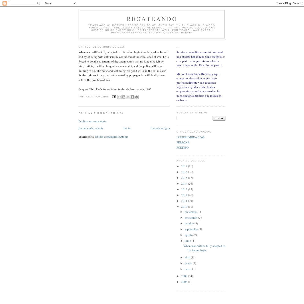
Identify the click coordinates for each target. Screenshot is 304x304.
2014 (184, 183)
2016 (184, 172)
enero (188, 269)
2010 (184, 207)
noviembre (191, 217)
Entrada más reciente (91, 128)
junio (188, 241)
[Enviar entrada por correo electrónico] (114, 97)
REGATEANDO (152, 18)
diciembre (191, 212)
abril (188, 257)
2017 (184, 166)
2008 (184, 282)
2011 (184, 201)
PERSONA (182, 142)
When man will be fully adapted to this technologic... (204, 248)
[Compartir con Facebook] (132, 97)
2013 (184, 189)
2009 (184, 276)
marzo (189, 263)
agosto (189, 235)
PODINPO (182, 147)
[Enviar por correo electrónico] (119, 97)
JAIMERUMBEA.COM (190, 137)
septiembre (192, 229)
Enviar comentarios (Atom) (111, 137)
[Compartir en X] (128, 97)
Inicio (127, 128)
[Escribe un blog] (124, 97)
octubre (190, 223)
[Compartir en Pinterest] (136, 97)
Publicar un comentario (93, 121)
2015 (184, 178)
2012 (184, 195)
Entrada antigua (160, 128)
